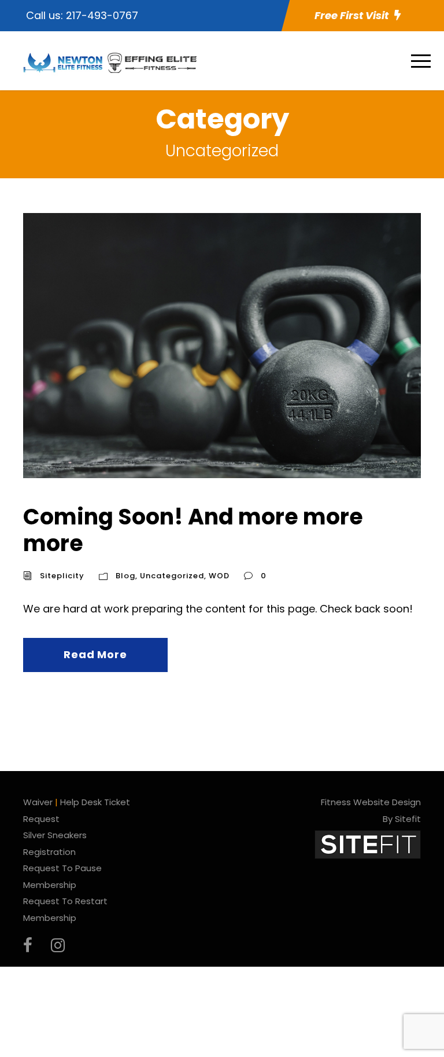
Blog (125, 575)
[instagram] (58, 945)
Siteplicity (62, 575)
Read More (95, 654)
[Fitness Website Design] (367, 844)
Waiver (38, 802)
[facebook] (27, 945)
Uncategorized (172, 575)
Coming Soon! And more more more (193, 530)
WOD (219, 575)
